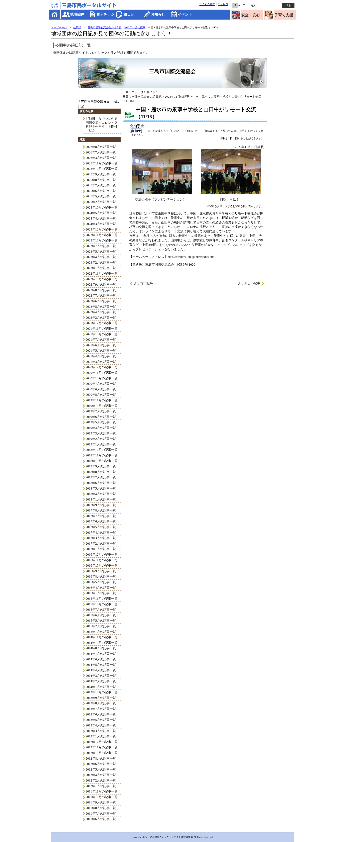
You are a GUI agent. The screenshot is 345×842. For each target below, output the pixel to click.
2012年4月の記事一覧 (101, 775)
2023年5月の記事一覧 (101, 251)
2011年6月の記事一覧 (101, 819)
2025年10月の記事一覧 (102, 168)
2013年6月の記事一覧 (101, 714)
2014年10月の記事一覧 (102, 642)
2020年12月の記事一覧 (102, 367)
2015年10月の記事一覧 (102, 604)
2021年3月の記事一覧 (101, 361)
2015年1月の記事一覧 (101, 631)
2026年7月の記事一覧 (101, 152)
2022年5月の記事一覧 (101, 306)
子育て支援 (283, 15)
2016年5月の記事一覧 (101, 582)
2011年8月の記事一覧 (101, 808)
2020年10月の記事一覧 (102, 378)
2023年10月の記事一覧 (102, 240)
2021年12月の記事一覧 (102, 323)
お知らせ (158, 14)
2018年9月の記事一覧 (101, 466)
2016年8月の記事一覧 (101, 576)
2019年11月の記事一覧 (102, 400)
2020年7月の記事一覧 (101, 383)
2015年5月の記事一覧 (101, 620)
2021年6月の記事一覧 (101, 345)
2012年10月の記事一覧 (102, 753)
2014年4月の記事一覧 (101, 670)
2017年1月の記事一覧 (101, 549)
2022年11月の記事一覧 (102, 273)
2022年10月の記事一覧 (102, 279)
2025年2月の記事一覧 (101, 202)
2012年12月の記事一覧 (102, 742)
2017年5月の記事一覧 (101, 527)
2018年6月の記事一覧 (101, 483)
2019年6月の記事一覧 (101, 417)
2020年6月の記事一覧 (101, 389)
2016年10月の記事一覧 (102, 565)
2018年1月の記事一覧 (101, 499)
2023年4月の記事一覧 (101, 257)
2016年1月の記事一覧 (101, 593)
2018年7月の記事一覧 (101, 477)
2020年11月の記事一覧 (102, 372)
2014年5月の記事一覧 (101, 664)
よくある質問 (207, 4)
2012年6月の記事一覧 (101, 764)
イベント (185, 14)
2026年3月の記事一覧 (101, 157)
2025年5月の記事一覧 (101, 196)
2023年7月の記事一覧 (101, 246)
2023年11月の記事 (134, 27)
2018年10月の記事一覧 (102, 461)
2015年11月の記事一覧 (102, 598)
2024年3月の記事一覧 (101, 224)
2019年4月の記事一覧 (101, 427)
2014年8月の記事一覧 (101, 648)
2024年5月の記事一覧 (101, 213)
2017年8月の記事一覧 (101, 510)
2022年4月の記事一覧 (101, 312)
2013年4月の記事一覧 (101, 725)
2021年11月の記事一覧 (102, 328)
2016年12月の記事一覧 (102, 554)
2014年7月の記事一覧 (101, 653)
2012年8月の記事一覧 (101, 758)
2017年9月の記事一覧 (101, 505)
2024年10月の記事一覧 (102, 207)
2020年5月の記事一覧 (101, 394)
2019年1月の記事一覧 (101, 444)
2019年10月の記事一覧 (102, 406)
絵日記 (129, 14)
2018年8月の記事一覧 (101, 472)
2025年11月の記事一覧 (102, 163)
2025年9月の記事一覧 (101, 174)
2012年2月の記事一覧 (101, 780)
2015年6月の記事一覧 (101, 615)
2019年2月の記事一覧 (101, 438)
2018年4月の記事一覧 (101, 494)
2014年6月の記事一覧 (101, 659)
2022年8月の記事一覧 (101, 290)
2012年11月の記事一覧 (102, 747)
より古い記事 (143, 283)
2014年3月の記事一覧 (101, 675)
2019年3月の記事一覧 (101, 433)
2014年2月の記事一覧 (101, 681)
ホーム (55, 14)
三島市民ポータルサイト (139, 92)
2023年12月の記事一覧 (102, 229)
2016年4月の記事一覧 (101, 587)
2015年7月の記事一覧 (101, 609)
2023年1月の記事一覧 (101, 268)
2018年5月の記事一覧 (101, 488)
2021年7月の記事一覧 (101, 339)
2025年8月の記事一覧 (101, 180)
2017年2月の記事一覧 (101, 543)
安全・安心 (250, 15)
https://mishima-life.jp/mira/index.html (191, 256)
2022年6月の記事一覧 (101, 301)
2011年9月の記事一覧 (101, 802)
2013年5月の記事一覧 (101, 719)
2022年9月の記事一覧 (101, 284)
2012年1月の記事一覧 (101, 786)
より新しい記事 (249, 283)
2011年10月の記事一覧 (102, 797)
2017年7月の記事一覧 (101, 516)
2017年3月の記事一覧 (101, 538)
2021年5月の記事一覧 (101, 350)
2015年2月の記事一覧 (101, 626)
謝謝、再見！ (229, 199)
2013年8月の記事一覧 (101, 703)
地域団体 (77, 14)
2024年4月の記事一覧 (101, 218)
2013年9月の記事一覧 (101, 698)
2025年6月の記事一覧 (101, 191)
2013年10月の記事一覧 (102, 692)
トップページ (59, 27)
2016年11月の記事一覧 (102, 560)
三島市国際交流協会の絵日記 (104, 27)
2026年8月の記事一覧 (101, 146)
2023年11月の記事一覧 (102, 235)
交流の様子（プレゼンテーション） (160, 199)
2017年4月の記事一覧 (101, 532)
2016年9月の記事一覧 (101, 571)
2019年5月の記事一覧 (101, 422)
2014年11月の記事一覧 (102, 637)
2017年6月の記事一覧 (101, 521)
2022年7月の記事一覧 (101, 295)
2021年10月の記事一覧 (102, 334)
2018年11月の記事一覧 (102, 455)
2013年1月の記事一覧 (101, 736)
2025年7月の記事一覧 (101, 185)
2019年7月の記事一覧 (101, 411)
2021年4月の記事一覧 (101, 356)
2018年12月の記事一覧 (102, 449)
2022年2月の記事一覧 (101, 317)
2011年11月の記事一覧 (102, 791)
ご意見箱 (223, 4)
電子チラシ (105, 14)
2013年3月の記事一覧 (101, 731)
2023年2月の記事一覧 (101, 262)
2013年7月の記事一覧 (101, 708)
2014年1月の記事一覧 (101, 687)
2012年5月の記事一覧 (101, 769)
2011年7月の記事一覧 (101, 813)
